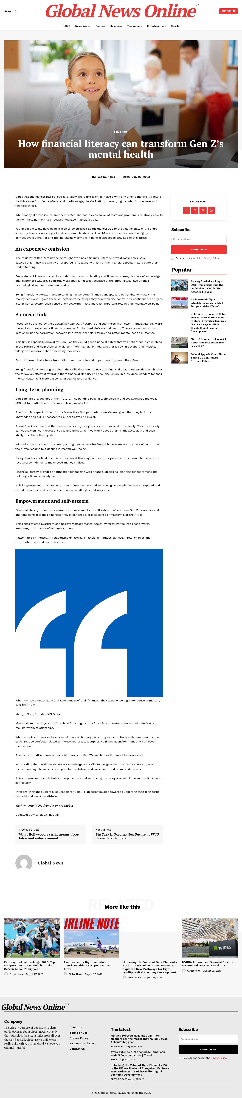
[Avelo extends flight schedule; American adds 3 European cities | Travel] (179, 303)
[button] (11, 11)
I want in (197, 249)
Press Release (119, 1079)
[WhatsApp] (211, 210)
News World (118, 1046)
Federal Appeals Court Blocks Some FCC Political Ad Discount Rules (208, 358)
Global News (106, 176)
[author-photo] (6, 974)
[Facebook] (186, 210)
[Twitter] (194, 210)
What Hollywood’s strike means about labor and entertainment (49, 836)
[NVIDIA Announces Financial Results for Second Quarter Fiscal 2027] (179, 342)
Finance (121, 132)
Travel (115, 1059)
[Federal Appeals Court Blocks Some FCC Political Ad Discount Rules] (179, 357)
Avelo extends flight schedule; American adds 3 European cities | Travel (207, 303)
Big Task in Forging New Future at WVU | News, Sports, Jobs (127, 836)
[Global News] (23, 863)
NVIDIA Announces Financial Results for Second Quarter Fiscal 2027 (208, 342)
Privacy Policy (211, 258)
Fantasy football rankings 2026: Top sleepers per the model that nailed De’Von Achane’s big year (207, 286)
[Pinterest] (203, 210)
